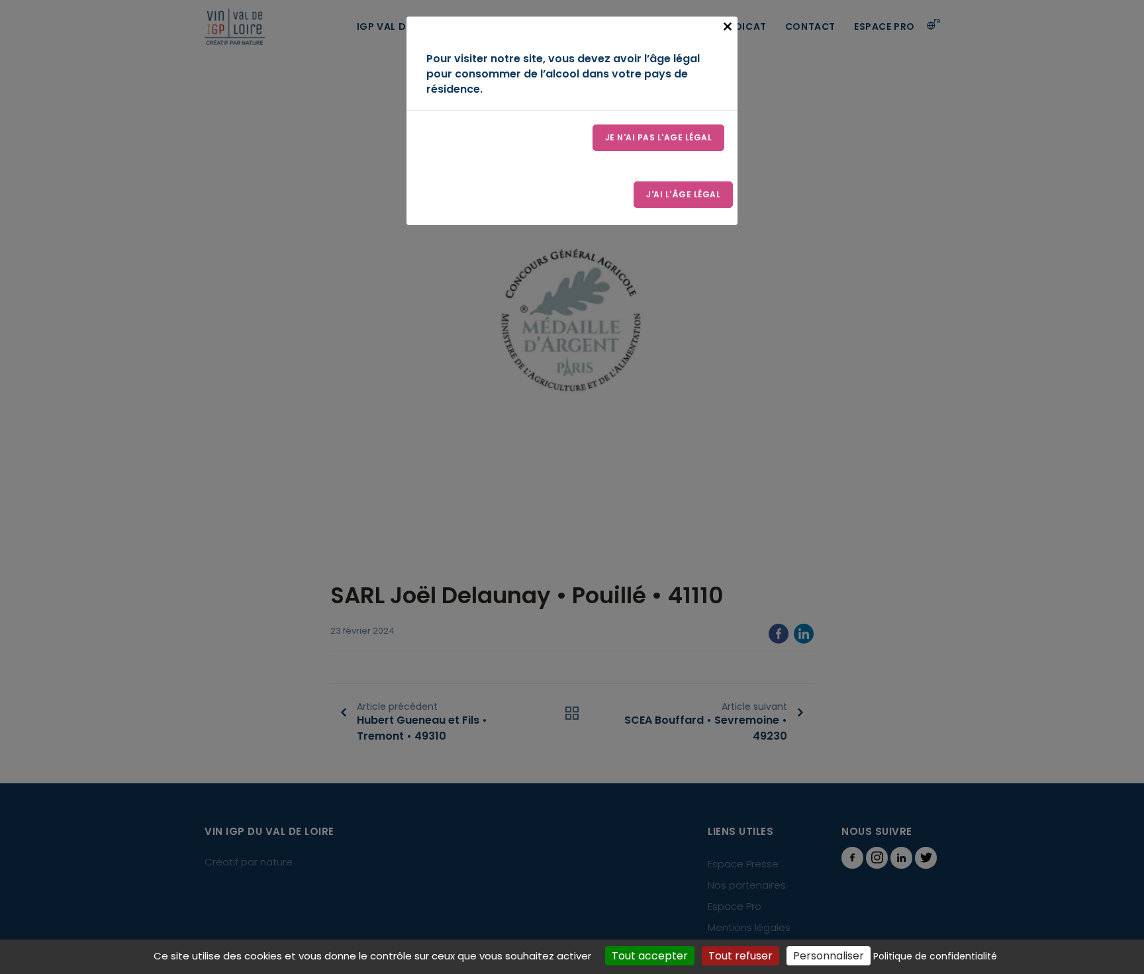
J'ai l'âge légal (683, 194)
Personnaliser (828, 955)
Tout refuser (740, 955)
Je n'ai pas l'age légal (658, 137)
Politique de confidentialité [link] (935, 956)
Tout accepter (650, 955)
